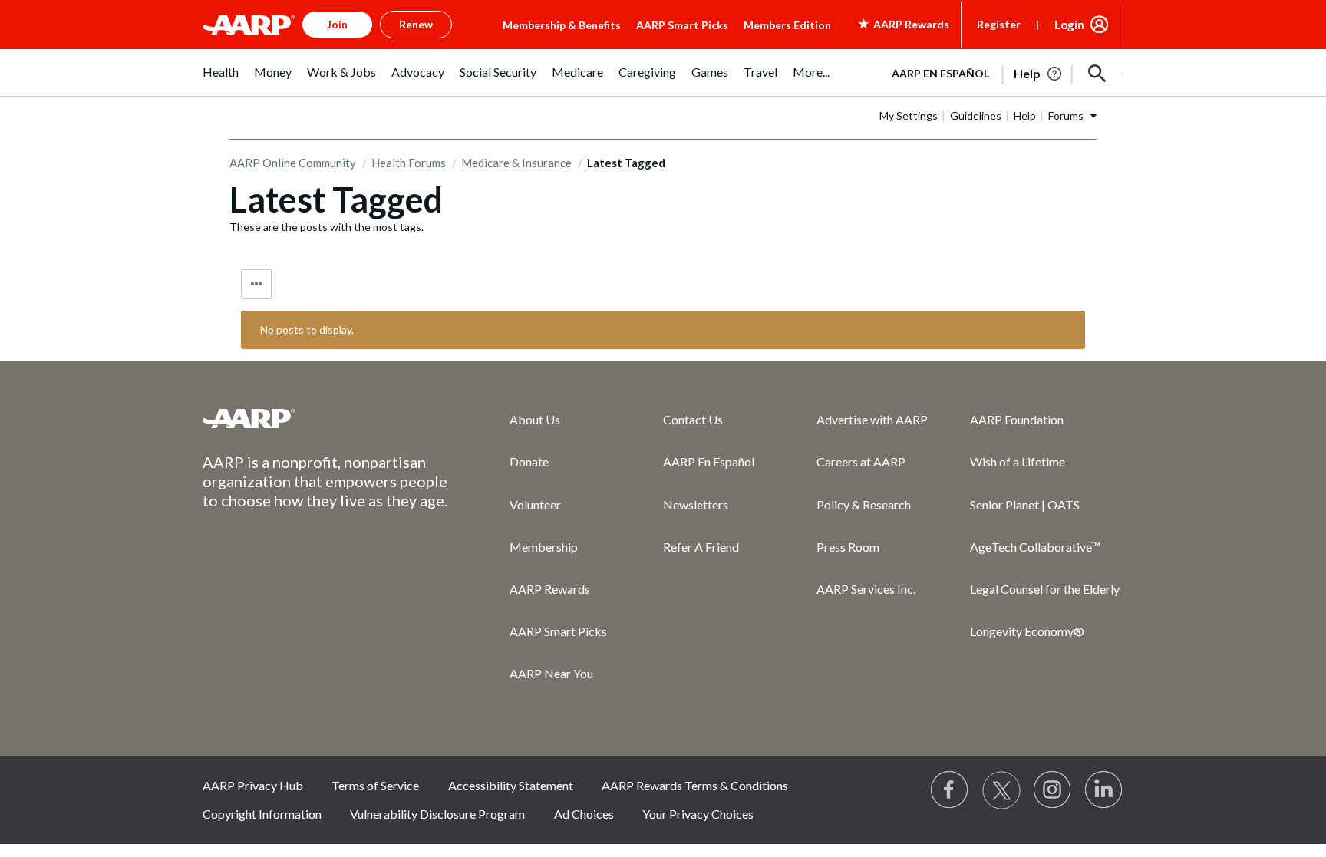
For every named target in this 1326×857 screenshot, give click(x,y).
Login (1069, 24)
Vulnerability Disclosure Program (437, 813)
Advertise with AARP (872, 419)
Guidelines (975, 115)
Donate (529, 461)
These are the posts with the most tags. (326, 226)
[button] (1097, 73)
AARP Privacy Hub (253, 785)
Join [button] (337, 24)
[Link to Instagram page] (1053, 790)
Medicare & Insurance (516, 163)
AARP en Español (940, 73)
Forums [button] (1066, 115)
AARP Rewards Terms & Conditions (695, 785)
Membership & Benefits (562, 24)
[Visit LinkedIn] (1104, 790)
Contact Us (693, 419)
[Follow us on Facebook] (950, 790)
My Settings (908, 115)
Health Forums (408, 163)
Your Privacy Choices (698, 813)
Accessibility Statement (510, 785)
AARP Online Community (292, 163)
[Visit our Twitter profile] (1001, 790)
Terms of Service (375, 785)
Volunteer (535, 504)
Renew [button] (416, 24)
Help (1025, 115)
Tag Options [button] (256, 284)
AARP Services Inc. (865, 589)
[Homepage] (249, 24)
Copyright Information (262, 813)
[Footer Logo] (325, 418)
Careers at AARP (860, 461)
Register (999, 24)
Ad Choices (584, 813)
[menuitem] (221, 80)
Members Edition (787, 24)
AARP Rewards (550, 589)
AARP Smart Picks (682, 24)
